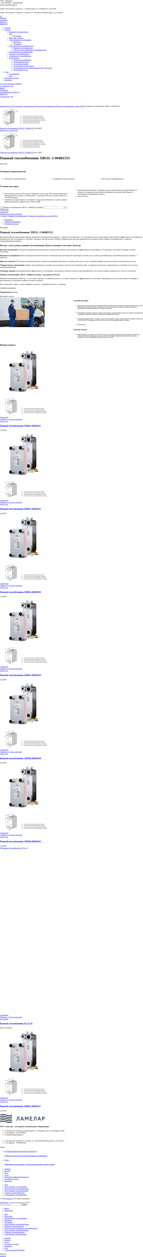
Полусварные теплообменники (21, 52)
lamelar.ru (9, 1199)
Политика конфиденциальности (16, 1177)
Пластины (17, 36)
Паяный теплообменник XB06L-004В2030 (20, 592)
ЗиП (10, 34)
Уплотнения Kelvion (21, 62)
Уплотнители (14, 58)
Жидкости (17, 42)
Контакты (8, 1181)
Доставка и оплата (11, 1179)
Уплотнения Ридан (20, 70)
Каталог (8, 106)
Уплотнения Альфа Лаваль (23, 66)
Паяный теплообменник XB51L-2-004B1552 (17, 128)
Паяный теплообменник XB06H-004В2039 (20, 758)
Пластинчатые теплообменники (21, 46)
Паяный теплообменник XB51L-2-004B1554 (17, 152)
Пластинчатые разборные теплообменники (29, 50)
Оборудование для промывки (20, 40)
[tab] (73, 220)
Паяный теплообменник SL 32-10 (16, 1023)
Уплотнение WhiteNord (22, 60)
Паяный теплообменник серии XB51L (71, 106)
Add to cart (4, 210)
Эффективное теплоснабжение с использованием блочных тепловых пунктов (29, 1164)
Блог (11, 76)
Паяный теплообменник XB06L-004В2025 (20, 426)
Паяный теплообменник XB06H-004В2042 (20, 841)
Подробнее (4, 1019)
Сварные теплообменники (19, 54)
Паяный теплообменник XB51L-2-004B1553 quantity (23, 207)
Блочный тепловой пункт (18, 32)
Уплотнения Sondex (20, 64)
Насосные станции (16, 38)
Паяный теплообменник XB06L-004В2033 (20, 509)
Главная (7, 1169)
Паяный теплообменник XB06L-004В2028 (20, 675)
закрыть (3, 1256)
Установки (17, 44)
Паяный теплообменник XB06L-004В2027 (20, 1106)
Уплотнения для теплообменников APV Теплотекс (32, 68)
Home (2, 106)
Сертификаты (14, 74)
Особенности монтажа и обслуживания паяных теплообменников (25, 1156)
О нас (6, 1175)
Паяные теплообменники (23, 48)
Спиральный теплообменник (20, 56)
